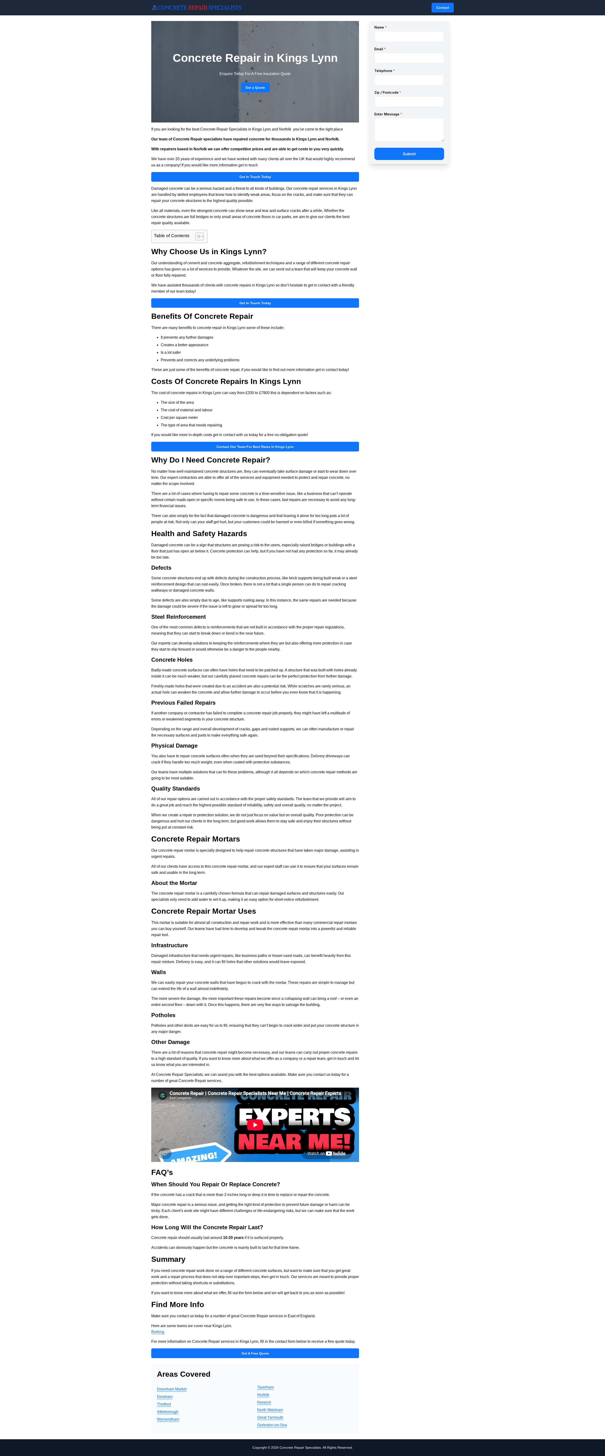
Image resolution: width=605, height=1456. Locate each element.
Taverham (265, 1387)
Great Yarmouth (270, 1417)
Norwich (264, 1402)
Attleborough (167, 1412)
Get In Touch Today (255, 177)
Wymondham (168, 1419)
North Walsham (270, 1410)
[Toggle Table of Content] (197, 236)
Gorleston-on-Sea (272, 1425)
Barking (157, 1332)
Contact (442, 7)
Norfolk (263, 1395)
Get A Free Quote (255, 1353)
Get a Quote (255, 87)
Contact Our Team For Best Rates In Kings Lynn (255, 447)
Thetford (164, 1404)
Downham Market (171, 1389)
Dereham (165, 1397)
